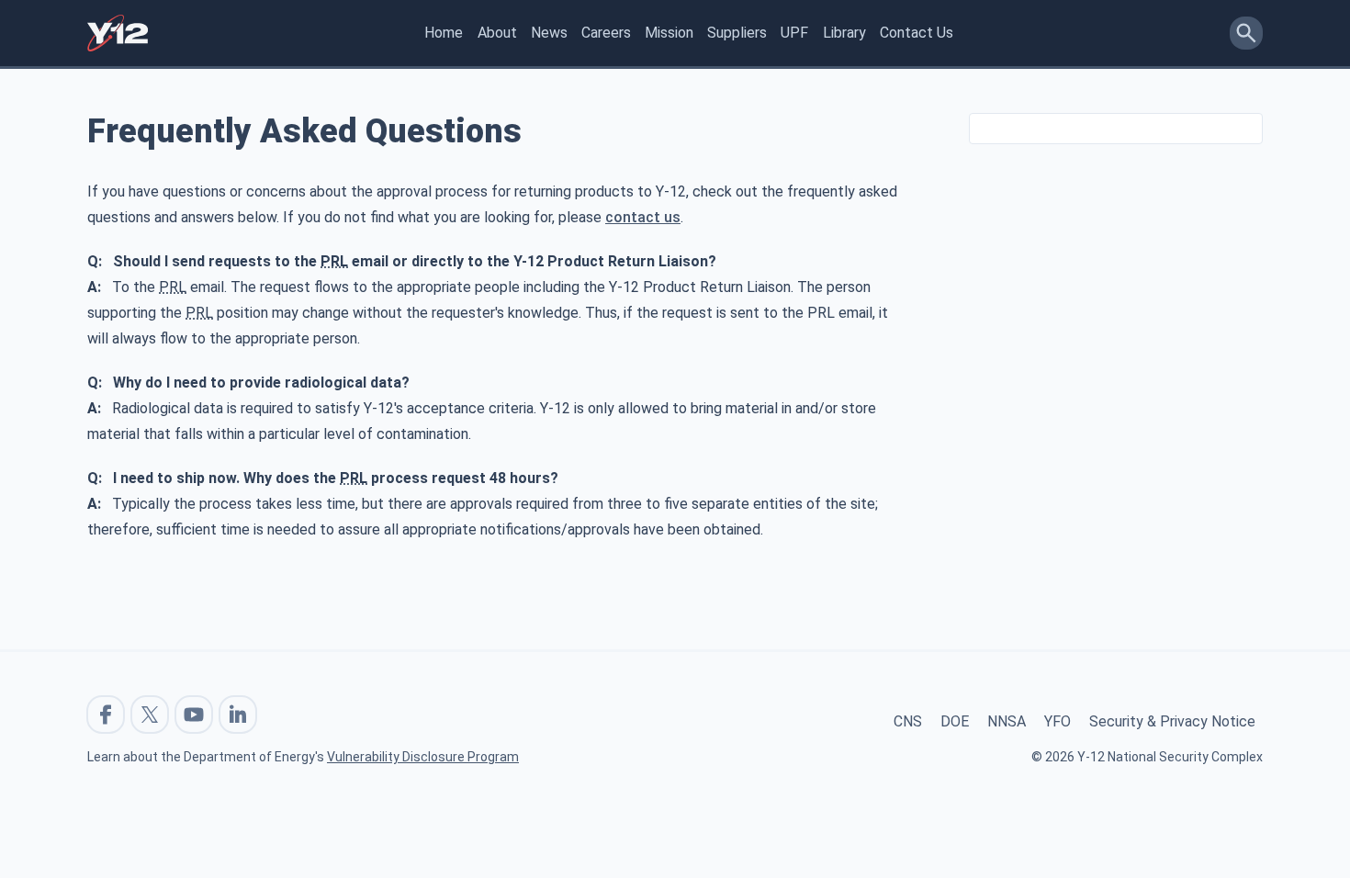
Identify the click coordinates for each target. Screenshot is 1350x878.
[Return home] (117, 33)
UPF (794, 32)
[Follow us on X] (149, 714)
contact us (643, 217)
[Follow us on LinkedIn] (237, 714)
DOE (954, 721)
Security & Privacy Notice (1172, 721)
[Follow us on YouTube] (193, 714)
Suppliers (737, 32)
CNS (908, 721)
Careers (606, 32)
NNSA (1006, 721)
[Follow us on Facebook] (105, 714)
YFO (1057, 721)
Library (844, 32)
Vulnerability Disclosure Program (423, 756)
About (497, 32)
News (549, 32)
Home (443, 32)
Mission (669, 32)
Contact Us (916, 32)
